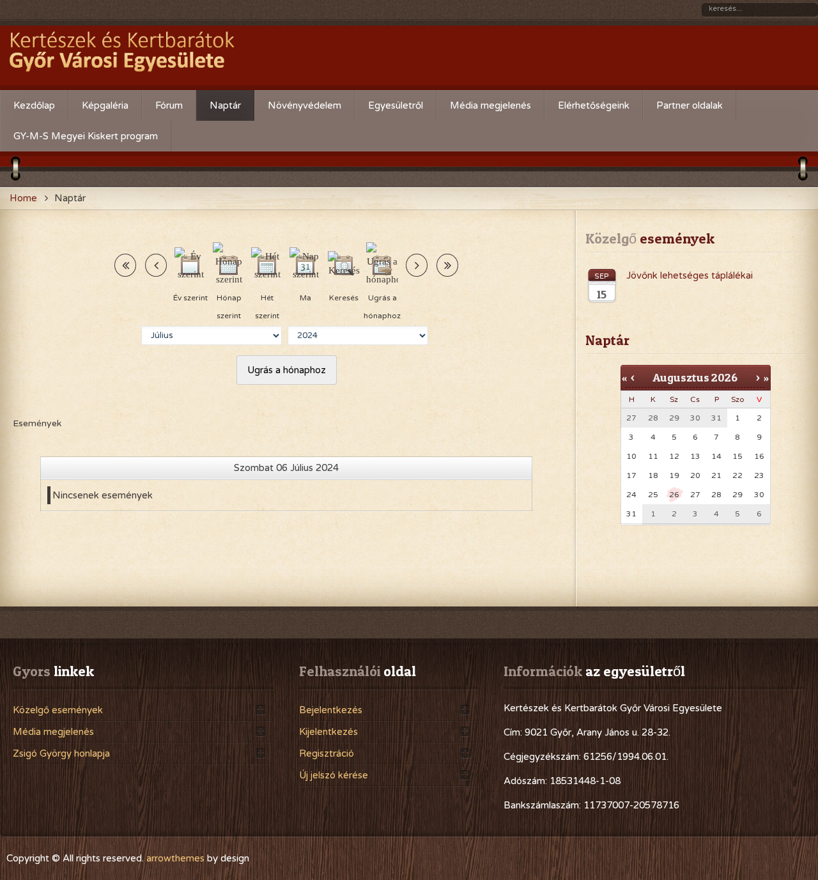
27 (695, 494)
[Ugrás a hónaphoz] (382, 265)
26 (674, 494)
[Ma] (305, 265)
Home (23, 198)
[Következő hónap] (447, 265)
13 (695, 456)
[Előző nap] (156, 265)
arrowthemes (175, 858)
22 (737, 475)
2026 (724, 377)
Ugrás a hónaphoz (286, 370)
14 (716, 456)
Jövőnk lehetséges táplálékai (689, 275)
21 (716, 475)
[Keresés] (344, 265)
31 (631, 513)
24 (631, 494)
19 (674, 475)
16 (759, 456)
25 (653, 494)
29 (737, 494)
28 (716, 494)
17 (631, 475)
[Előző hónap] (125, 265)
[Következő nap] (417, 265)
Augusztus (680, 377)
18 (653, 475)
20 (695, 475)
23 (759, 475)
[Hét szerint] (267, 265)
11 (653, 456)
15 (737, 456)
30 (759, 494)
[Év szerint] (190, 265)
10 (631, 456)
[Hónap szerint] (229, 265)
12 (674, 456)
